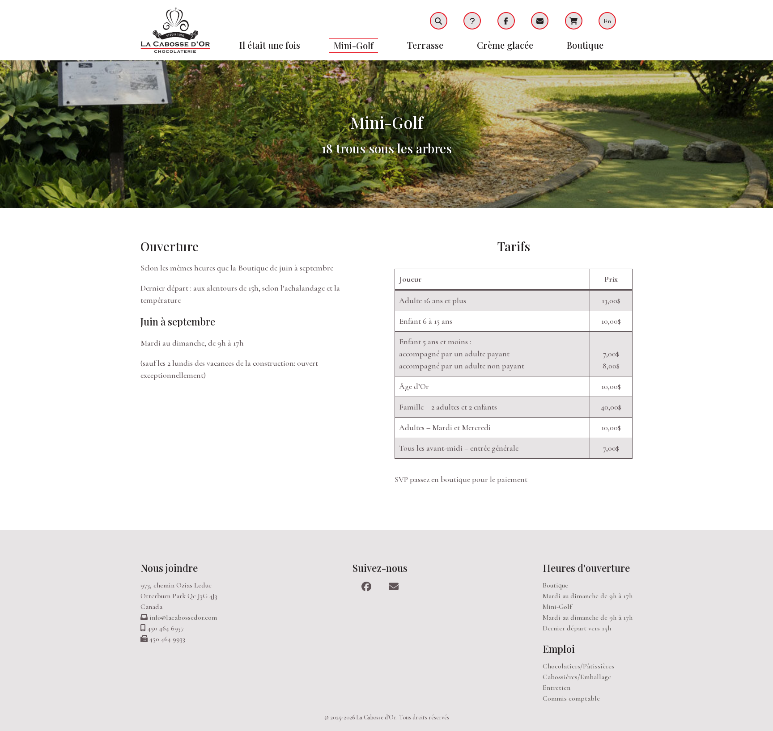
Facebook (506, 21)
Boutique (585, 45)
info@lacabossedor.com (183, 617)
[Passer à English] (616, 21)
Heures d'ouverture (586, 568)
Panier (573, 21)
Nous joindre (169, 568)
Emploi (559, 648)
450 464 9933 (167, 638)
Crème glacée (505, 45)
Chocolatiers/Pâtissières (578, 666)
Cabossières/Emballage (577, 676)
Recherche (438, 21)
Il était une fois (269, 45)
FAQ (472, 21)
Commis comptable (571, 698)
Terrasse (425, 45)
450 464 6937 (166, 628)
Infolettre (539, 21)
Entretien (556, 687)
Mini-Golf (354, 45)
